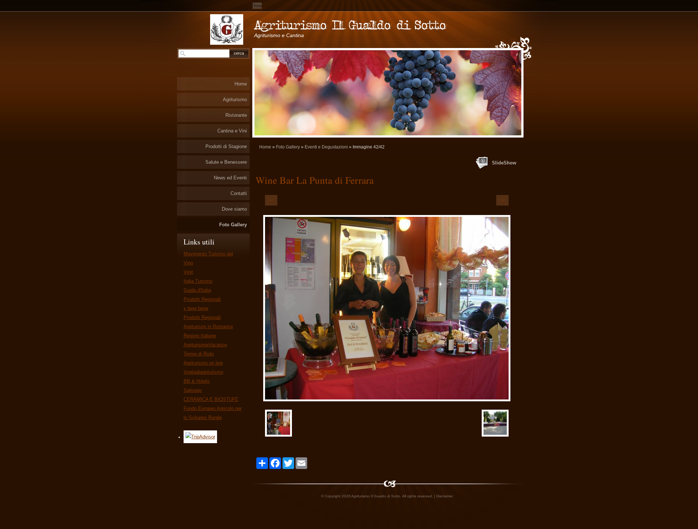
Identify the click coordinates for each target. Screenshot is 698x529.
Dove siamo (234, 209)
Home (265, 147)
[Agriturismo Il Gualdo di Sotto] (226, 29)
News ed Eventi (230, 177)
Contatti (238, 193)
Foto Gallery (288, 147)
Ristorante (236, 115)
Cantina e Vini (232, 131)
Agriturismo (235, 99)
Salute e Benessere (226, 162)
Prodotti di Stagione (226, 146)
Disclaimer (444, 496)
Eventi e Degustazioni (326, 147)
